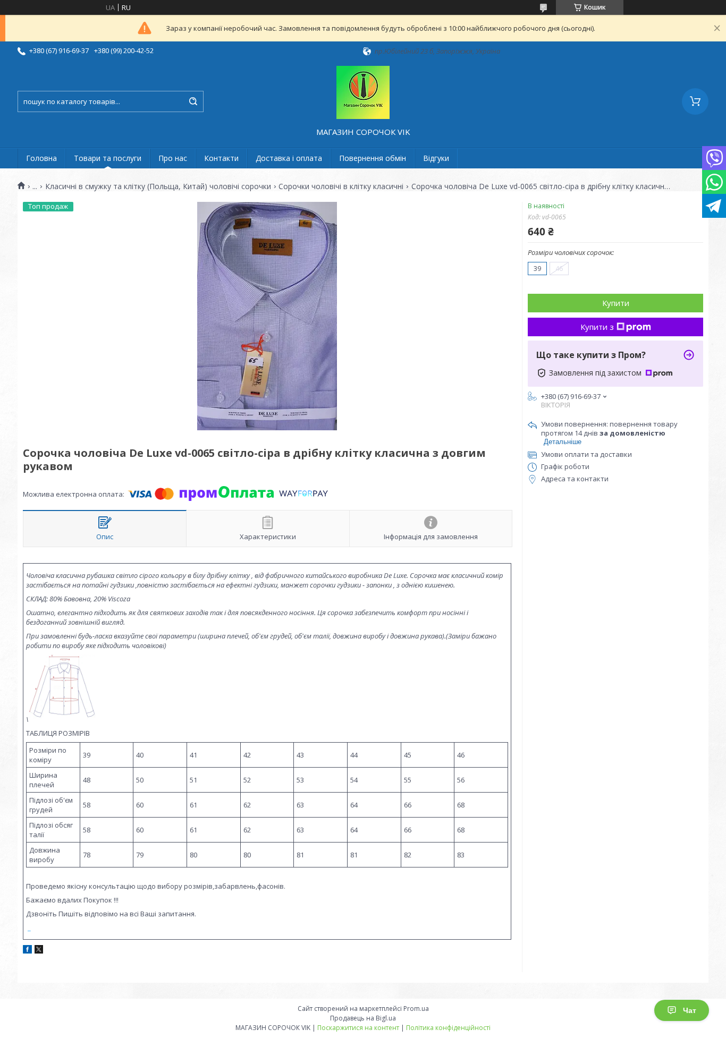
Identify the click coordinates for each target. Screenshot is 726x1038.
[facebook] (27, 951)
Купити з (597, 326)
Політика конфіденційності (448, 1027)
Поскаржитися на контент (358, 1027)
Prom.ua (416, 1008)
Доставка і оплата (289, 158)
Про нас (172, 158)
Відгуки (436, 158)
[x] (39, 951)
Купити (615, 302)
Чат (689, 1010)
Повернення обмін (372, 158)
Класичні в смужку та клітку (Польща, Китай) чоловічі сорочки (158, 186)
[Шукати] (193, 101)
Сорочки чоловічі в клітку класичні (340, 186)
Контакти (221, 158)
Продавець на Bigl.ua (363, 1018)
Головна (41, 158)
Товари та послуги (107, 158)
